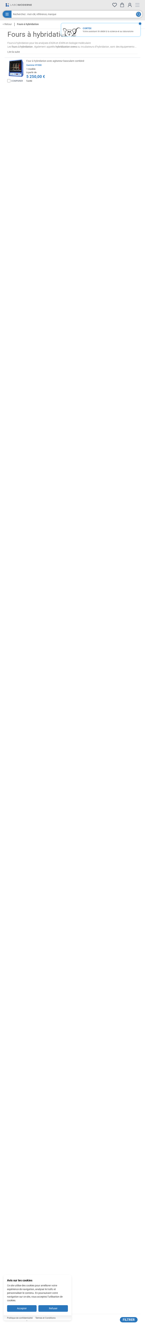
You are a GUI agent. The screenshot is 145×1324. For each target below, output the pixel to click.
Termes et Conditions (45, 1318)
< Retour (7, 24)
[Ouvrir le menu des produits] (7, 14)
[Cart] (122, 5)
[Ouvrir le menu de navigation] (137, 5)
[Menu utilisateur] (129, 4)
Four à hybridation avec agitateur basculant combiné (55, 60)
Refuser (53, 1308)
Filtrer (129, 1320)
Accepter (22, 1308)
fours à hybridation (22, 46)
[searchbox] (73, 14)
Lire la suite (13, 51)
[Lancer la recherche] (138, 14)
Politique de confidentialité (20, 1318)
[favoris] (114, 4)
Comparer (17, 81)
